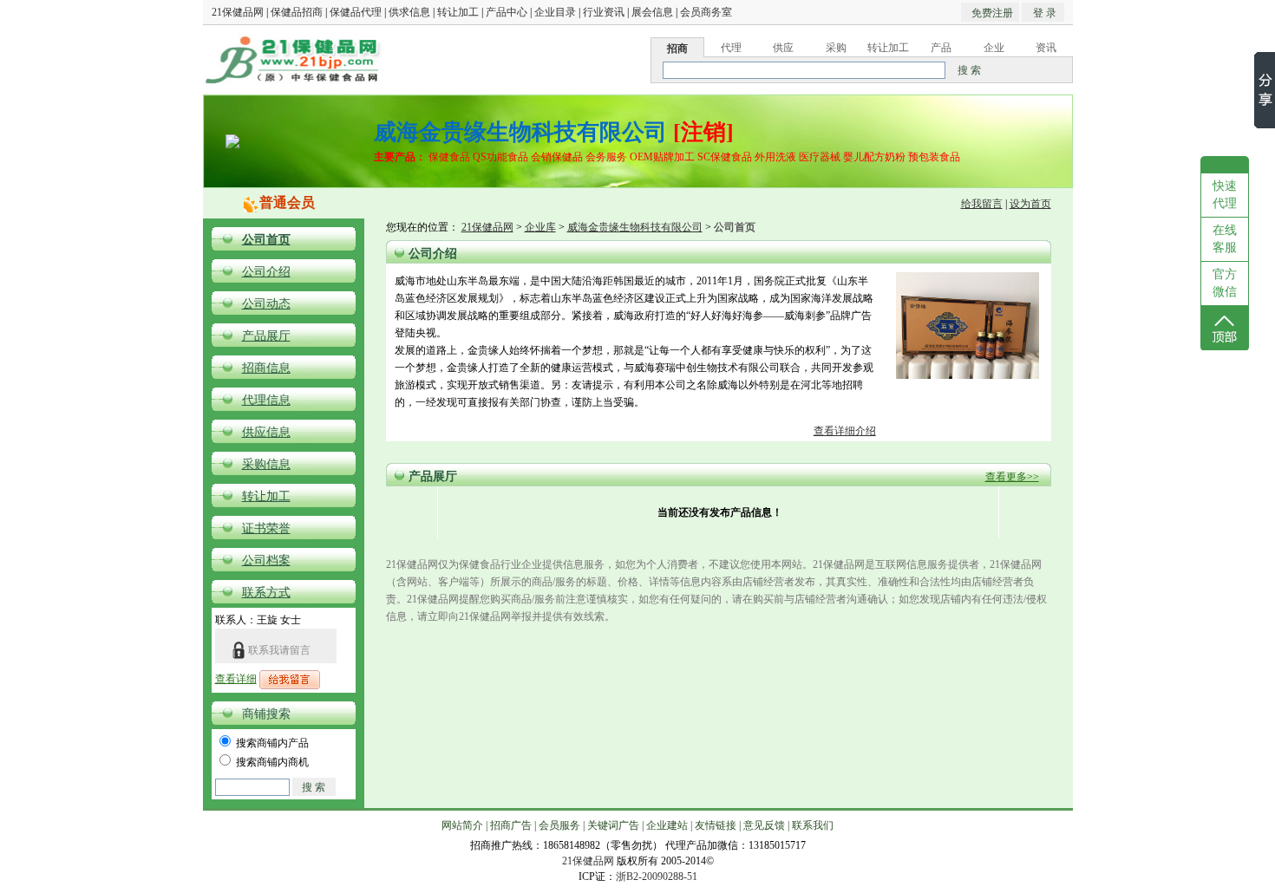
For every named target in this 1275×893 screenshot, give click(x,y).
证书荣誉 (266, 528)
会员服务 (559, 825)
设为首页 (1030, 204)
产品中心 (506, 12)
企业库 (540, 227)
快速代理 (1225, 194)
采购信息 (266, 464)
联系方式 (266, 592)
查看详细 (236, 679)
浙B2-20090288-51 (656, 876)
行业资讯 (603, 12)
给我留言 (982, 204)
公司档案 (266, 560)
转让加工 (458, 12)
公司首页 (266, 239)
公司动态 (266, 303)
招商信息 (266, 368)
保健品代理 (356, 12)
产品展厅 (266, 335)
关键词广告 (613, 825)
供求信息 (409, 12)
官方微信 (1225, 283)
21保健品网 (238, 12)
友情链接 (715, 825)
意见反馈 (764, 825)
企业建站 (667, 825)
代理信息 (266, 400)
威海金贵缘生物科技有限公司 (635, 227)
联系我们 (813, 825)
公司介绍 (266, 271)
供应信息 (266, 432)
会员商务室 (706, 12)
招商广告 (511, 825)
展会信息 (652, 12)
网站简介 (462, 825)
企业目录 (555, 12)
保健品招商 (297, 12)
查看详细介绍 (845, 431)
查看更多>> (1012, 477)
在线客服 (1225, 239)
